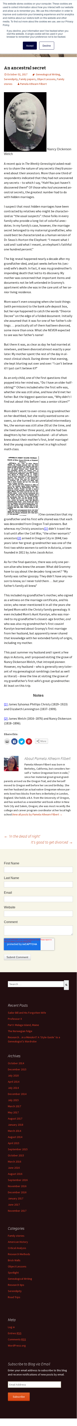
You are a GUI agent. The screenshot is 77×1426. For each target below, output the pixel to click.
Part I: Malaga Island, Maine (23, 1025)
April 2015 (13, 1143)
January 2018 (15, 1124)
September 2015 (18, 1149)
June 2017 (14, 1204)
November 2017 (17, 1210)
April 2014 (13, 1081)
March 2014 (14, 1131)
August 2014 (15, 1137)
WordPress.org (17, 1345)
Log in (11, 1327)
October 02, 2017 (17, 74)
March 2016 (14, 1161)
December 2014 (17, 1094)
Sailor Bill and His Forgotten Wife (27, 1012)
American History (18, 1242)
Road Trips (14, 1297)
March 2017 (14, 1106)
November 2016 (17, 1186)
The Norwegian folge (20, 1031)
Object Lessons (46, 79)
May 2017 (13, 1112)
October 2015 (16, 1155)
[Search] (66, 985)
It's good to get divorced (52, 842)
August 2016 (15, 1174)
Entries (14, 1333)
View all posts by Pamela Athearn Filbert (37, 814)
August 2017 (15, 1118)
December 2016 (17, 1192)
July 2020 (13, 1075)
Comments (17, 1339)
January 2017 (15, 1198)
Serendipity (11, 79)
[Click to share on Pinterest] (29, 741)
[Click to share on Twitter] (22, 741)
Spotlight (13, 1272)
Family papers (27, 79)
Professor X (15, 1019)
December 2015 (17, 1069)
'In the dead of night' (22, 836)
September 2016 (18, 1180)
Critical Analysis (17, 1248)
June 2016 (14, 1167)
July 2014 (13, 1088)
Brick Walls (14, 1260)
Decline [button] (47, 45)
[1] (46, 529)
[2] (19, 538)
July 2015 (13, 1100)
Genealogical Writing (48, 74)
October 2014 (16, 1063)
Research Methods (19, 1254)
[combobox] (36, 984)
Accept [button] (29, 45)
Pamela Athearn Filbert (33, 84)
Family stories (16, 1235)
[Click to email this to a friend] (7, 741)
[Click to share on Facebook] (14, 741)
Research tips (16, 1285)
